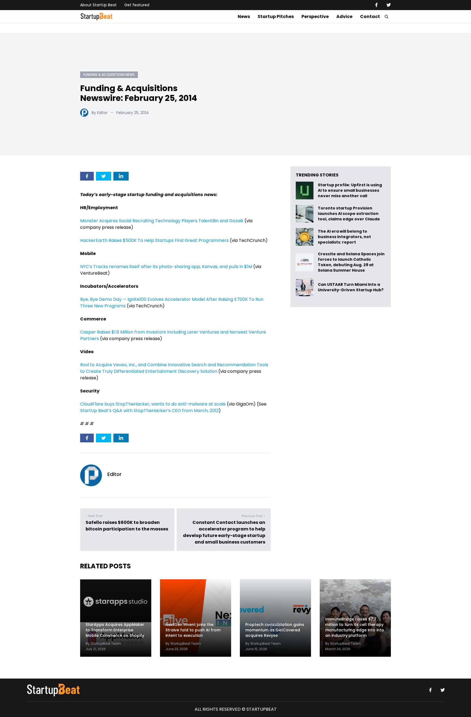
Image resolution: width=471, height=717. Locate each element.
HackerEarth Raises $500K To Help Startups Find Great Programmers (154, 240)
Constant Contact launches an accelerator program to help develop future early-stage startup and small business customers (224, 532)
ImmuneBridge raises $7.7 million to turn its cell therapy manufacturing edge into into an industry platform (354, 627)
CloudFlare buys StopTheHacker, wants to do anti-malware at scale (153, 404)
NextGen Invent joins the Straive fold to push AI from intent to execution (193, 630)
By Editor (100, 112)
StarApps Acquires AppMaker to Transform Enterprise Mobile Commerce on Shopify (115, 630)
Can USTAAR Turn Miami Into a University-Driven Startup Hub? (351, 287)
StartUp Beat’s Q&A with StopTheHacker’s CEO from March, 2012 (149, 410)
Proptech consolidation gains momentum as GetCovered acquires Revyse (274, 630)
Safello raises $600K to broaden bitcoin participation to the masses (127, 525)
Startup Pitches (276, 16)
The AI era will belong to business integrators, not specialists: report (344, 237)
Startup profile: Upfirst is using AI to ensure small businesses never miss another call (350, 190)
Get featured (136, 5)
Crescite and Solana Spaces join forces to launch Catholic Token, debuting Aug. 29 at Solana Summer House (351, 262)
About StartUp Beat (98, 5)
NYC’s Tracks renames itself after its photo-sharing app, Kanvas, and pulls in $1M (166, 266)
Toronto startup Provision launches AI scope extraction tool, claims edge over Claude (349, 214)
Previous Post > (253, 516)
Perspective (315, 16)
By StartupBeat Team (103, 643)
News (244, 16)
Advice (344, 16)
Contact (370, 16)
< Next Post (94, 516)
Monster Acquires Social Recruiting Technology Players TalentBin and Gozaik (161, 221)
